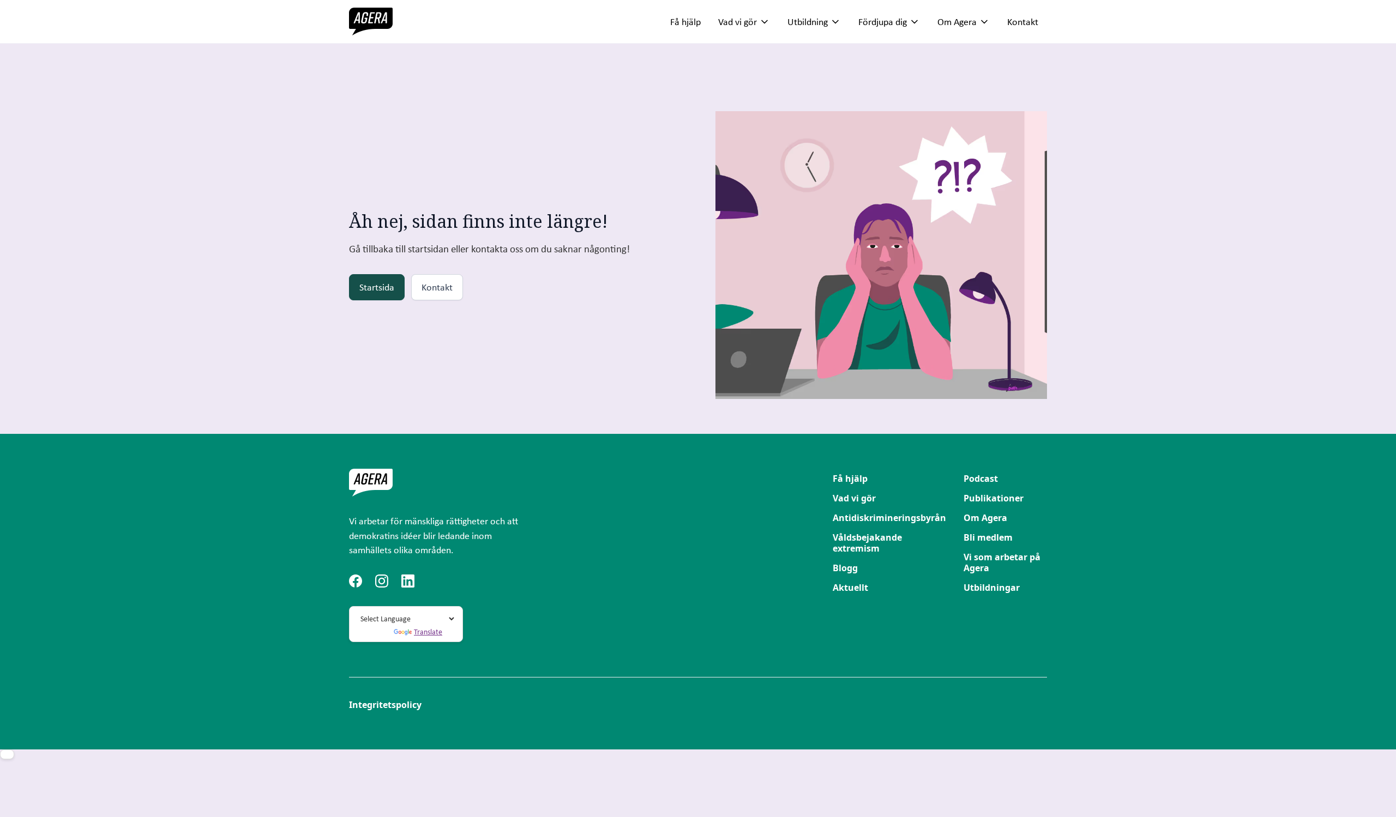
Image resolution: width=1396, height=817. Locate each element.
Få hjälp (685, 21)
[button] (744, 22)
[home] (371, 21)
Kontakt (1022, 21)
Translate (428, 632)
